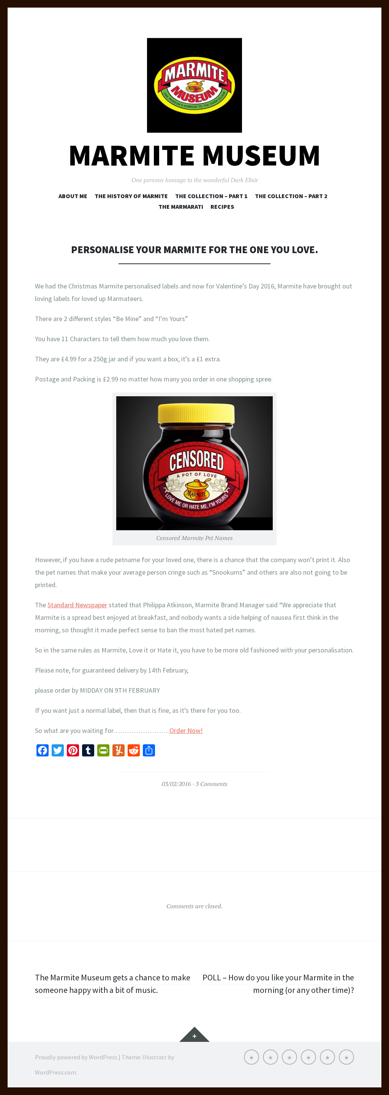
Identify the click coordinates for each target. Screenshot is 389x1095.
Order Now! (186, 730)
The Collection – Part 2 (291, 196)
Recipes (222, 206)
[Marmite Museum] (194, 85)
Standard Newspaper (77, 604)
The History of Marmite (131, 196)
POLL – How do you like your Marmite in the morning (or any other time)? (278, 983)
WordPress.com (55, 1072)
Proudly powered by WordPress (76, 1057)
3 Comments (212, 784)
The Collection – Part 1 (211, 196)
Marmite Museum (194, 155)
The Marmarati (180, 206)
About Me (73, 196)
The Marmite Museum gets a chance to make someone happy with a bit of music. (112, 983)
